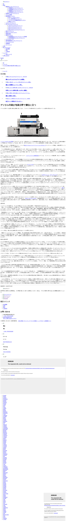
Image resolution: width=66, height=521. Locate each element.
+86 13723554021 (7, 351)
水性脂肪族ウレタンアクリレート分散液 (17, 36)
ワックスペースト (10, 42)
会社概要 (8, 48)
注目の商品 (20, 320)
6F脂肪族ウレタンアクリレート (15, 10)
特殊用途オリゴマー (10, 16)
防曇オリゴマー (11, 21)
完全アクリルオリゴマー (11, 32)
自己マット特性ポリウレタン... (14, 101)
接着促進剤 (8, 33)
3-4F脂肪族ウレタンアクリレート (16, 9)
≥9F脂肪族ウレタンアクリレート (15, 12)
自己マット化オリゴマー (14, 17)
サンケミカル (30, 164)
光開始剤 (8, 43)
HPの (63, 187)
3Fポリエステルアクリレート (15, 27)
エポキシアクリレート (11, 22)
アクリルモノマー (10, 39)
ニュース (5, 52)
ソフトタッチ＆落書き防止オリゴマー (17, 20)
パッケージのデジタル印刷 (7, 141)
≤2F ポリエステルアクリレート (15, 25)
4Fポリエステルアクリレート (15, 28)
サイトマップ (27, 320)
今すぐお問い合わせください (9, 318)
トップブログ (40, 320)
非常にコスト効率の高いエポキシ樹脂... (16, 90)
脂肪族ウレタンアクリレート (12, 6)
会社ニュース (9, 54)
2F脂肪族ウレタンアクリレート (15, 8)
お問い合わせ (6, 55)
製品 (4, 5)
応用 (4, 46)
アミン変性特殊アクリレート (15, 18)
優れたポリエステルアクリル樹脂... (15, 79)
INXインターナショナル (30, 198)
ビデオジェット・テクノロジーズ (49, 174)
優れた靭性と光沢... (11, 96)
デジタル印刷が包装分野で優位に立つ (12, 65)
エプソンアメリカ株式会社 (32, 155)
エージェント (9, 44)
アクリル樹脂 (9, 14)
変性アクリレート (10, 31)
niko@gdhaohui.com (7, 317)
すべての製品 (34, 320)
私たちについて (6, 47)
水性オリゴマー (9, 35)
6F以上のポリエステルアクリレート (16, 29)
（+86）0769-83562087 (8, 316)
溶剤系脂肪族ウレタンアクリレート (14, 40)
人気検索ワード (47, 320)
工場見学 (8, 51)
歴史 (7, 50)
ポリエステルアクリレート (12, 24)
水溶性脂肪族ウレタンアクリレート (16, 37)
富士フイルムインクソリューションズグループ (35, 145)
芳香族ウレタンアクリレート (12, 13)
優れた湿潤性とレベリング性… (14, 85)
